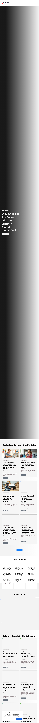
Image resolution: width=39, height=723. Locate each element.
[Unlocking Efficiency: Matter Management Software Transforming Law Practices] (28, 485)
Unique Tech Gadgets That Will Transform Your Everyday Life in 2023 (28, 465)
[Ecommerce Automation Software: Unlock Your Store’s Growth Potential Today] (10, 642)
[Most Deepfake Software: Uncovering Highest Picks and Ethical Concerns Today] (28, 707)
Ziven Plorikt (24, 533)
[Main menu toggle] (37, 3)
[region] (12, 716)
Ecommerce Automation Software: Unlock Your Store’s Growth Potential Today (10, 655)
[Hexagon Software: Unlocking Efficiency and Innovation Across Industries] (10, 707)
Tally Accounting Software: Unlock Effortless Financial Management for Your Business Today (10, 530)
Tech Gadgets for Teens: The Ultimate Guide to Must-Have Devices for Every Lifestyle (9, 465)
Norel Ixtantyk (6, 470)
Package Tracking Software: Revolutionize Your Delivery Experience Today (9, 687)
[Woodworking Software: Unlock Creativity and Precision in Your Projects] (10, 485)
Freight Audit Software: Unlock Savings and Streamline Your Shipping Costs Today (28, 687)
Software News (6, 492)
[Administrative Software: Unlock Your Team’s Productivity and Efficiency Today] (28, 518)
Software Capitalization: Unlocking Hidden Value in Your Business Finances (28, 655)
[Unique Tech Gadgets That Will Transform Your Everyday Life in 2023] (28, 453)
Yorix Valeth (23, 659)
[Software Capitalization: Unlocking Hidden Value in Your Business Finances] (28, 642)
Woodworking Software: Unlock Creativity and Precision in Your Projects (8, 498)
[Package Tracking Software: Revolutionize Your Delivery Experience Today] (10, 675)
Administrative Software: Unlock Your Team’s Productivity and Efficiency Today (28, 530)
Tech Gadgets (6, 460)
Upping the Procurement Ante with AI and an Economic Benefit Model (16, 622)
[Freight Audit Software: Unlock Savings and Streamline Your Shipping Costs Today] (28, 675)
